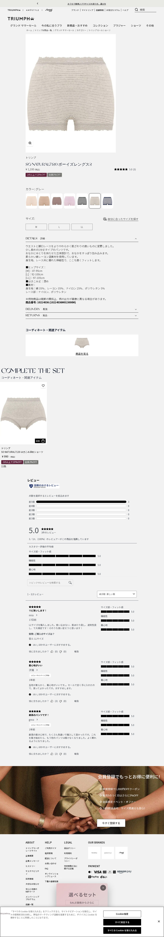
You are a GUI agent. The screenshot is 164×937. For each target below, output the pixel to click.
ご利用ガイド (50, 848)
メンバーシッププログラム (32, 898)
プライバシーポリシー (71, 859)
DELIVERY (37, 309)
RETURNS (37, 315)
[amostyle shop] (32, 10)
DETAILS (36, 238)
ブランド (75, 10)
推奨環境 (49, 853)
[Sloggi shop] (49, 10)
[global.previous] (37, 3)
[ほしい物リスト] (43, 385)
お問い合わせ (50, 863)
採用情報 (29, 878)
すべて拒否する (122, 922)
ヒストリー (30, 866)
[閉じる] (158, 921)
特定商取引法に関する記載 (71, 867)
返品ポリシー (70, 848)
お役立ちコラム (113, 10)
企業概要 (29, 855)
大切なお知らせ (32, 883)
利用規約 (68, 853)
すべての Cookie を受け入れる (122, 930)
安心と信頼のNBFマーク (31, 890)
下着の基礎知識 (51, 881)
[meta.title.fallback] (21, 18)
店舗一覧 (29, 904)
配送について (50, 858)
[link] (94, 853)
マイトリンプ (87, 10)
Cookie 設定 (122, 913)
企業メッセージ (32, 860)
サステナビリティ (32, 872)
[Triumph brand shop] (14, 10)
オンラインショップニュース (51, 875)
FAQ (46, 868)
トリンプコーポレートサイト (32, 849)
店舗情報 (100, 10)
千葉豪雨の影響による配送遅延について (87, 3)
